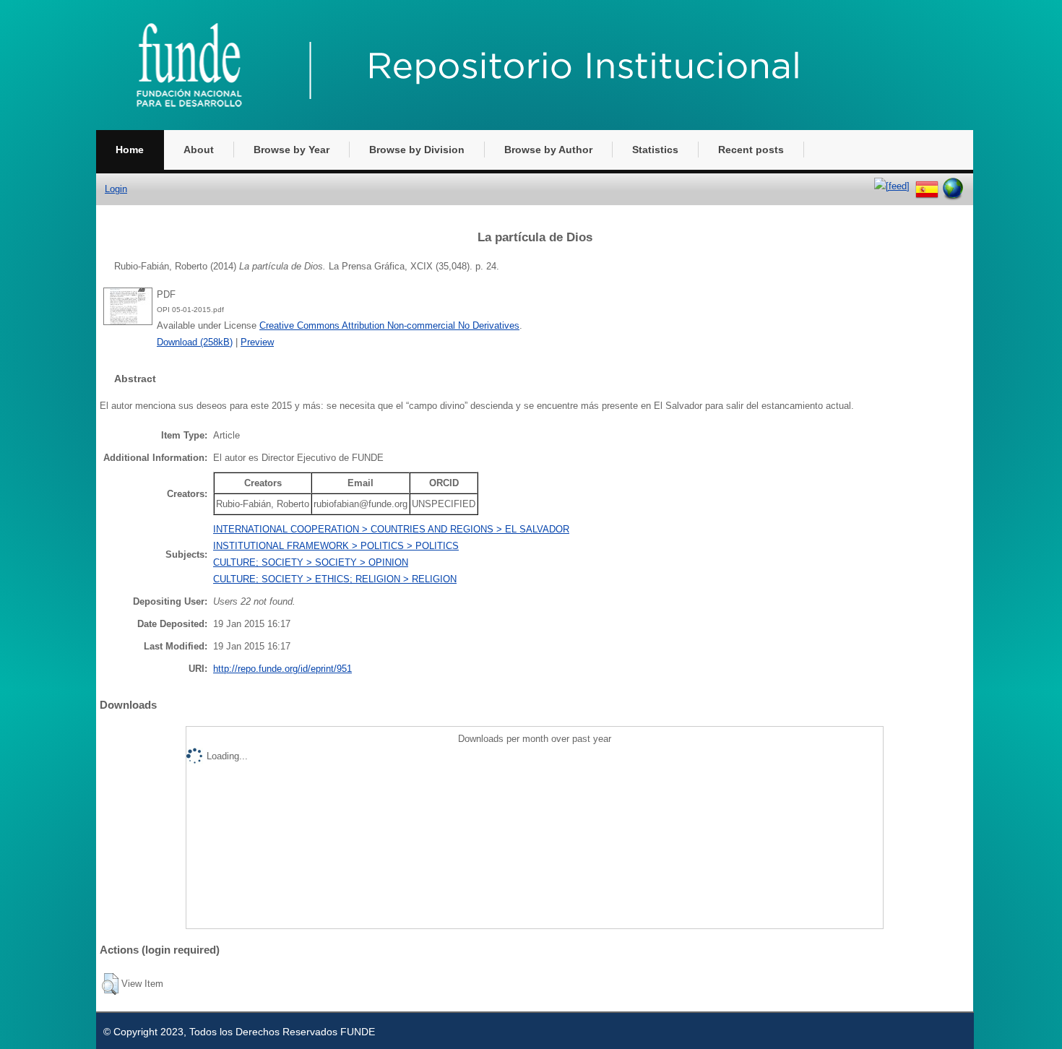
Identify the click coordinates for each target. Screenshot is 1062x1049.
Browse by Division (417, 149)
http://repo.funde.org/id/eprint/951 (282, 668)
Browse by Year (291, 149)
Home (130, 149)
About (199, 149)
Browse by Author (548, 149)
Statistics (655, 149)
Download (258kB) (195, 342)
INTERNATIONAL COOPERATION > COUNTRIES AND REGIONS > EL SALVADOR (391, 529)
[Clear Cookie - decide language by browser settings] (952, 186)
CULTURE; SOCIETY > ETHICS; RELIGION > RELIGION (335, 579)
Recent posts (751, 149)
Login (116, 189)
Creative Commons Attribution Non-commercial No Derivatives (389, 325)
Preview (257, 342)
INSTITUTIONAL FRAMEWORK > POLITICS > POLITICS (336, 545)
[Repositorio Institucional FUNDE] (493, 126)
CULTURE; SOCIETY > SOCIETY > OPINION (310, 562)
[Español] (926, 186)
